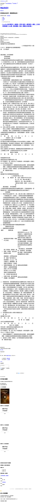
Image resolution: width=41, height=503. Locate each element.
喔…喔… (2, 349)
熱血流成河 (4, 8)
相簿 (3, 17)
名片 (3, 20)
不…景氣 (8, 359)
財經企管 (8, 358)
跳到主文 (2, 10)
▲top (1, 361)
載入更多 (2, 363)
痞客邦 (7, 355)
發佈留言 (2, 369)
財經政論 (8, 15)
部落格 (3, 18)
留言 (10, 355)
